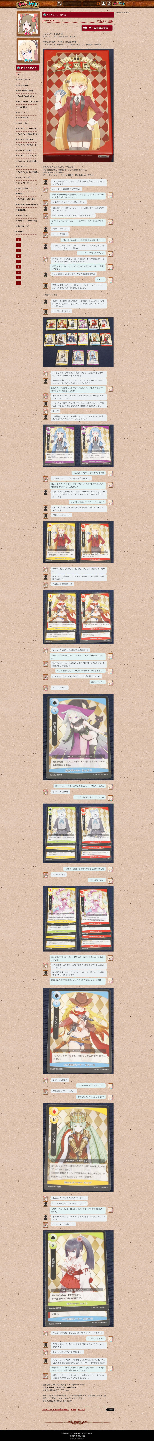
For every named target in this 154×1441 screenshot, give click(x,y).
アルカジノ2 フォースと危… (28, 128)
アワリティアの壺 (24, 177)
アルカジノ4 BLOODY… (26, 139)
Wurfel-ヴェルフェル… (26, 96)
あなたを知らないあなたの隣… (29, 101)
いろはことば (22, 107)
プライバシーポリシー (77, 1439)
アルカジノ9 (22, 166)
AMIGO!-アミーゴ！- (25, 80)
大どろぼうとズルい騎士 (26, 199)
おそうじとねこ (23, 112)
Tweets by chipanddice (122, 12)
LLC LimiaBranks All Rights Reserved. (80, 1433)
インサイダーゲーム (25, 183)
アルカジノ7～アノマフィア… (28, 156)
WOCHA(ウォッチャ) (25, 91)
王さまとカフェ (23, 215)
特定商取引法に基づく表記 (77, 1436)
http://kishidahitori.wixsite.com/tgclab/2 (59, 1387)
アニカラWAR (23, 118)
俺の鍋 (20, 194)
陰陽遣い (21, 231)
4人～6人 (81, 1410)
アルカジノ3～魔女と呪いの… (28, 134)
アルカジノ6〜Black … (26, 150)
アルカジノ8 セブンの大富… (28, 161)
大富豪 (73, 1410)
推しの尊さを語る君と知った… (29, 204)
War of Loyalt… (23, 85)
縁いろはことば (23, 226)
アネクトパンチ (23, 123)
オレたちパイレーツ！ (25, 188)
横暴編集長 (22, 210)
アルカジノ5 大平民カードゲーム (55, 1410)
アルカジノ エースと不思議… (28, 172)
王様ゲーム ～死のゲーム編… (28, 221)
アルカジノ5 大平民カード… (28, 145)
